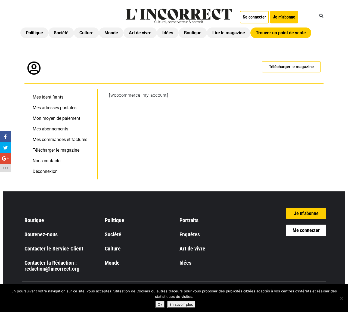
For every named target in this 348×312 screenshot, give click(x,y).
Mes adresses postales (54, 107)
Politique (34, 32)
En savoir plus (181, 304)
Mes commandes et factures (60, 139)
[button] (321, 16)
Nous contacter (47, 160)
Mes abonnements (50, 128)
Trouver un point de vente (281, 32)
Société (61, 32)
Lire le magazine (228, 32)
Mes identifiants (48, 97)
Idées (167, 32)
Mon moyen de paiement (56, 118)
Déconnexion (45, 171)
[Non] (341, 298)
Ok (160, 304)
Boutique (192, 32)
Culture (86, 32)
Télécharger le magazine (56, 150)
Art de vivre (140, 32)
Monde (111, 32)
